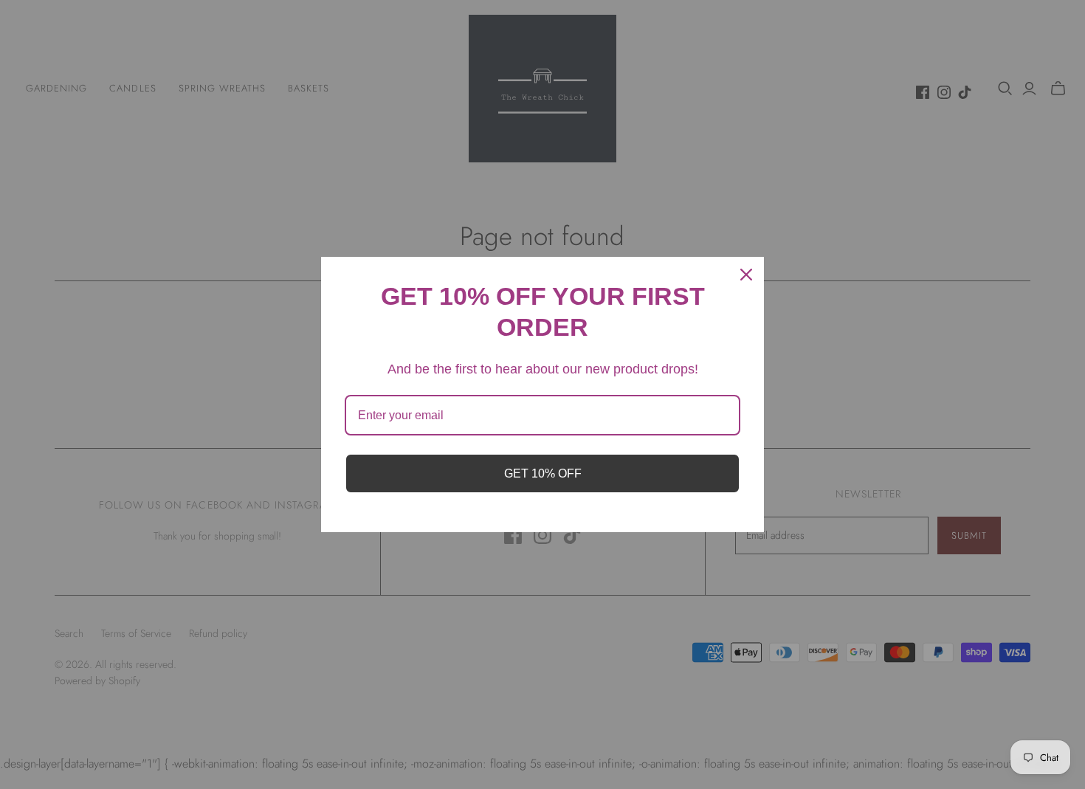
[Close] (746, 274)
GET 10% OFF (543, 473)
